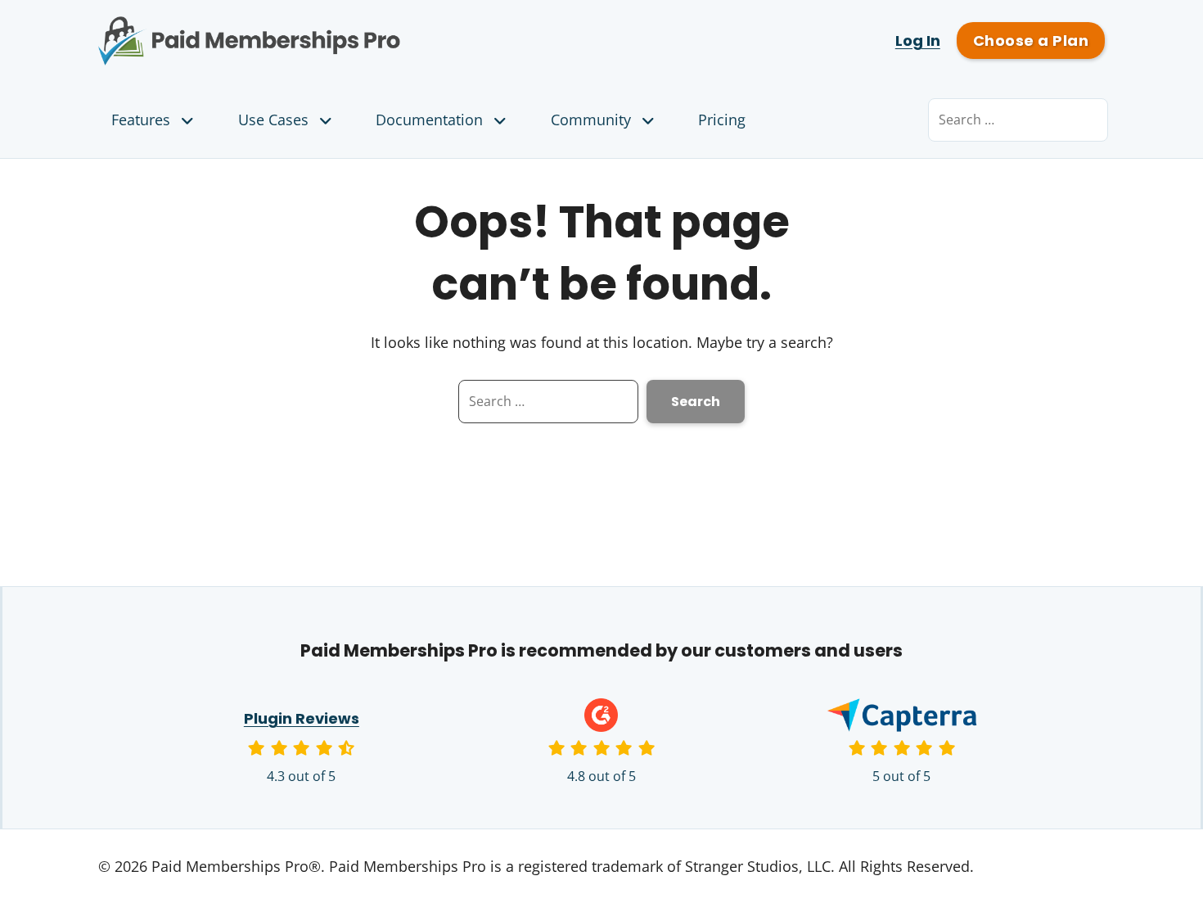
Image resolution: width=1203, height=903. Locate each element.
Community (591, 119)
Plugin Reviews (301, 718)
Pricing (722, 119)
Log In (917, 40)
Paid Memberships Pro (340, 28)
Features (140, 119)
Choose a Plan (1030, 40)
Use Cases (273, 119)
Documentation (429, 119)
